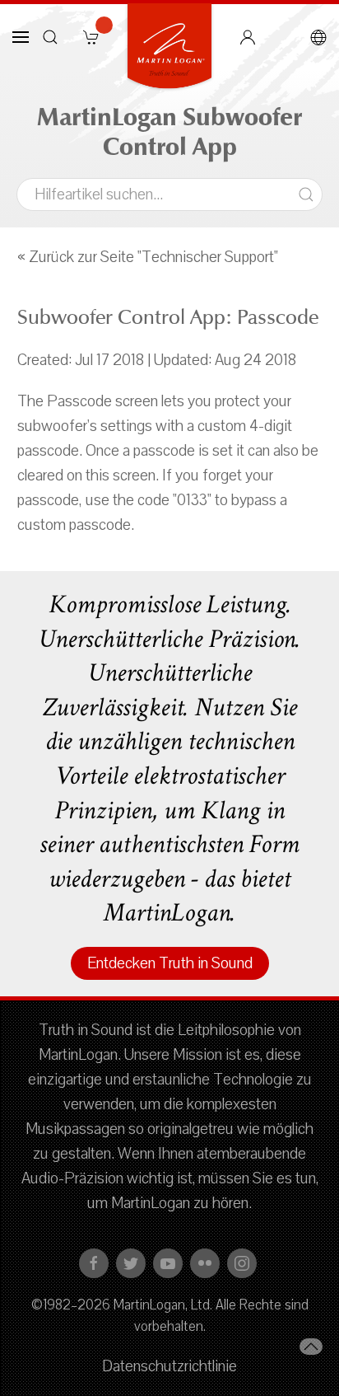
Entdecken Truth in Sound (170, 963)
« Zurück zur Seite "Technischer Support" (147, 257)
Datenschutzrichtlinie (169, 1366)
